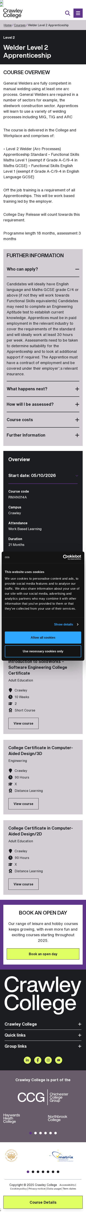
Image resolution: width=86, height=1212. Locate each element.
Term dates (69, 1188)
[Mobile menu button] (78, 13)
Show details (63, 624)
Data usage (54, 1188)
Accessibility (67, 1185)
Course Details (43, 1202)
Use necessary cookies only (43, 651)
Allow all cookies (43, 637)
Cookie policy (18, 1188)
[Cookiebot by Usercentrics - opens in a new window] (63, 557)
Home (8, 25)
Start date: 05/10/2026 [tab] (32, 475)
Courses (20, 25)
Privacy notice (37, 1188)
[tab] (43, 269)
